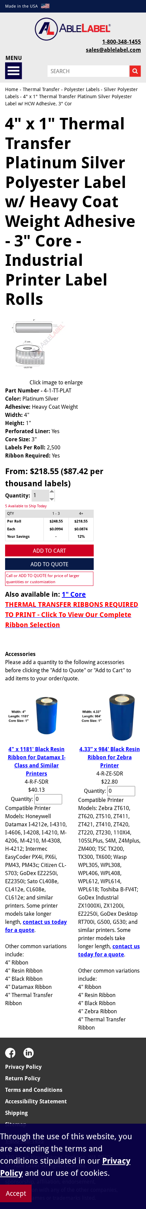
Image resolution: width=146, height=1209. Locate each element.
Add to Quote (49, 564)
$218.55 (81, 521)
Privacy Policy (23, 1067)
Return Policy (22, 1078)
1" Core (74, 594)
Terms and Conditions (33, 1090)
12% (81, 536)
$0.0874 (81, 529)
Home (11, 89)
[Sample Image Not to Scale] (36, 345)
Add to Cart (49, 551)
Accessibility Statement (36, 1101)
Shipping (16, 1113)
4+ (81, 513)
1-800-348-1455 (121, 42)
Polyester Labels (81, 89)
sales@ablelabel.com (113, 50)
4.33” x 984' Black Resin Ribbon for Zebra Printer (109, 757)
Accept (16, 1193)
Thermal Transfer (41, 89)
